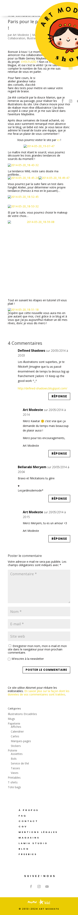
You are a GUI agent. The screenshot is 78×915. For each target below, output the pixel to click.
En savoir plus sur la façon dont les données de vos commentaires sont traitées (38, 692)
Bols (14, 758)
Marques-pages (21, 741)
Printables (14, 777)
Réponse (59, 396)
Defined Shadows (31, 350)
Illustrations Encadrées (22, 714)
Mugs (11, 719)
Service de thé (20, 763)
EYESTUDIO (29, 62)
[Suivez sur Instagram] (70, 101)
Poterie (12, 750)
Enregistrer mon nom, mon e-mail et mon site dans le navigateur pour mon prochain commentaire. (37, 649)
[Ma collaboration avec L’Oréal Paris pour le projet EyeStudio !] (39, 146)
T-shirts (13, 782)
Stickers (16, 746)
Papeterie (14, 723)
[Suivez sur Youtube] (47, 886)
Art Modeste (21, 35)
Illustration (33, 38)
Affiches (16, 727)
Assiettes (17, 754)
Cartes (15, 736)
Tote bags (14, 787)
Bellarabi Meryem (32, 467)
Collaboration (16, 38)
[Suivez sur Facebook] (62, 101)
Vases (14, 773)
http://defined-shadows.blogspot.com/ (42, 388)
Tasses (15, 768)
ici (58, 140)
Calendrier (17, 731)
